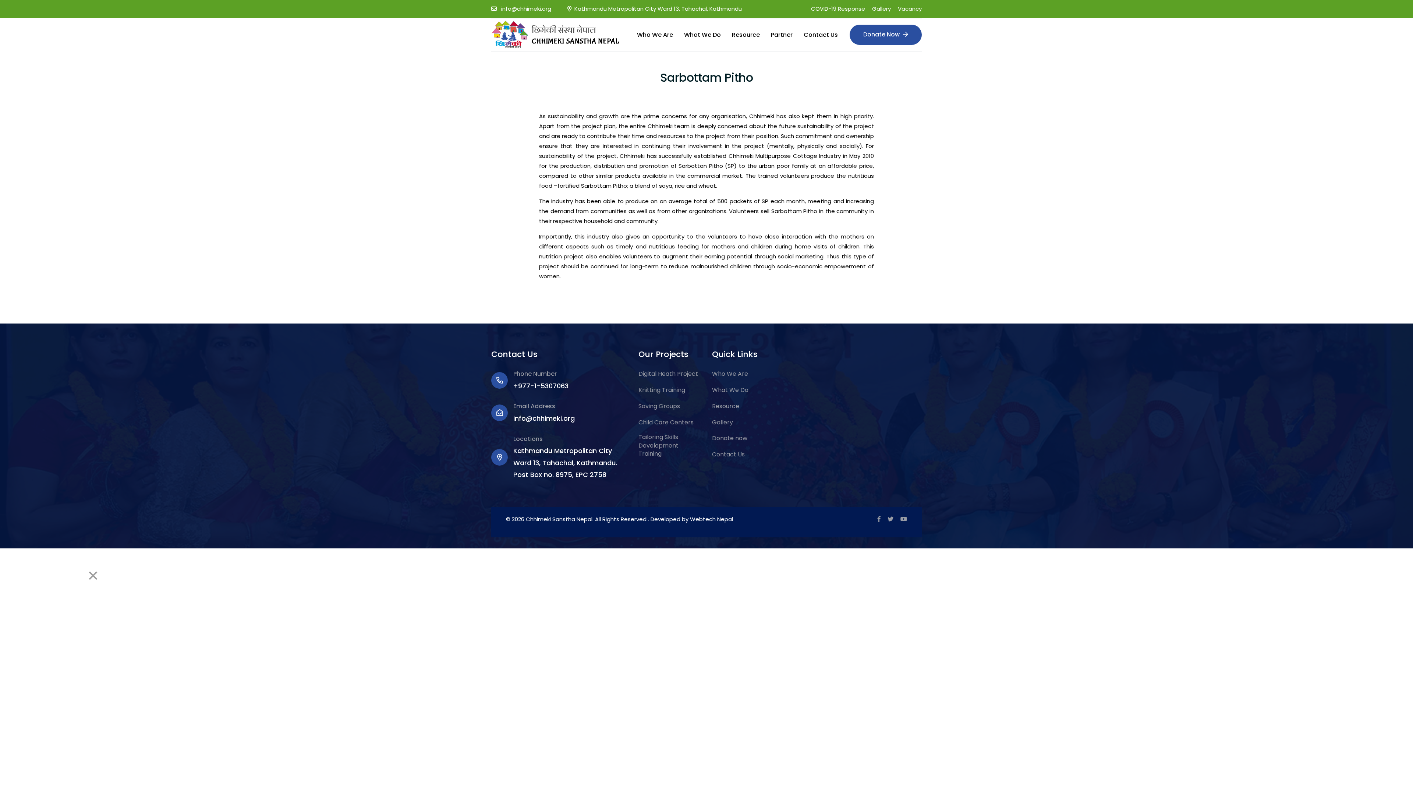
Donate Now (882, 34)
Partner (782, 35)
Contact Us (821, 35)
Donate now (729, 438)
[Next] (57, 575)
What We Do (702, 35)
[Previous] (19, 575)
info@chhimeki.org (526, 9)
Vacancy (910, 9)
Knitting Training (661, 390)
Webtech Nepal (711, 519)
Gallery (881, 9)
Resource (746, 35)
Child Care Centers (666, 422)
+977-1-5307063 (541, 386)
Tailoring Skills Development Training (658, 445)
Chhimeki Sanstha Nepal (559, 519)
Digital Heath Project (668, 374)
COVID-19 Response (838, 9)
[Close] (93, 576)
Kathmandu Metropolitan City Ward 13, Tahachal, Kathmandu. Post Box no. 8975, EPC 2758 (565, 462)
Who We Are (655, 35)
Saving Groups (659, 406)
